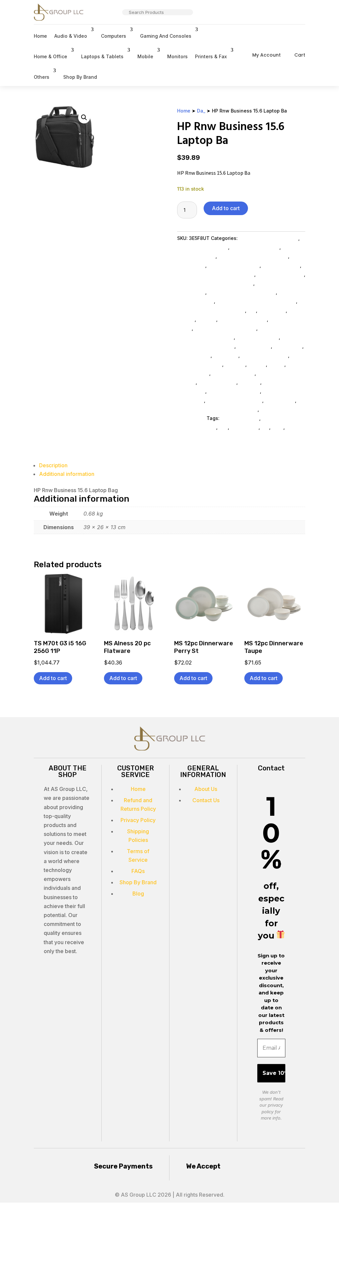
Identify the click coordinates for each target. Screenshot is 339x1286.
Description (53, 465)
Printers (257, 364)
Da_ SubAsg (272, 310)
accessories (244, 427)
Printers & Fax (211, 56)
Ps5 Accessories (281, 265)
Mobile (145, 56)
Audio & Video (70, 36)
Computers (113, 36)
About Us (205, 789)
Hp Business (287, 346)
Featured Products (257, 337)
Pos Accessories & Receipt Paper (215, 283)
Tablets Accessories (280, 274)
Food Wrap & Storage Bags (225, 328)
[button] (84, 117)
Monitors (177, 56)
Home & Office (50, 56)
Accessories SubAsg (264, 355)
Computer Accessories (234, 391)
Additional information (66, 474)
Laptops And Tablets (243, 319)
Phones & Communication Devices (256, 301)
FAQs (138, 871)
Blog (138, 893)
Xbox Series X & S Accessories (253, 256)
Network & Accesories (202, 247)
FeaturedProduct (240, 418)
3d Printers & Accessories (268, 238)
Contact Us (205, 800)
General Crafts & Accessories (211, 310)
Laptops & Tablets (102, 56)
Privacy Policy (138, 820)
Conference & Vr (217, 382)
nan (223, 427)
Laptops (206, 319)
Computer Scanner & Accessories (215, 274)
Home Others (280, 400)
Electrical (249, 382)
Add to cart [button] (53, 678)
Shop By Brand (80, 77)
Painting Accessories (255, 247)
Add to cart (226, 208)
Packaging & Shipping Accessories (217, 409)
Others (41, 77)
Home (40, 36)
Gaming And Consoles (165, 36)
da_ (265, 427)
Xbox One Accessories (234, 265)
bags (277, 427)
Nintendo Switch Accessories (242, 292)
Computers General (199, 364)
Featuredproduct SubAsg (205, 346)
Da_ (201, 111)
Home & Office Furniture (234, 400)
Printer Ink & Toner (233, 373)
